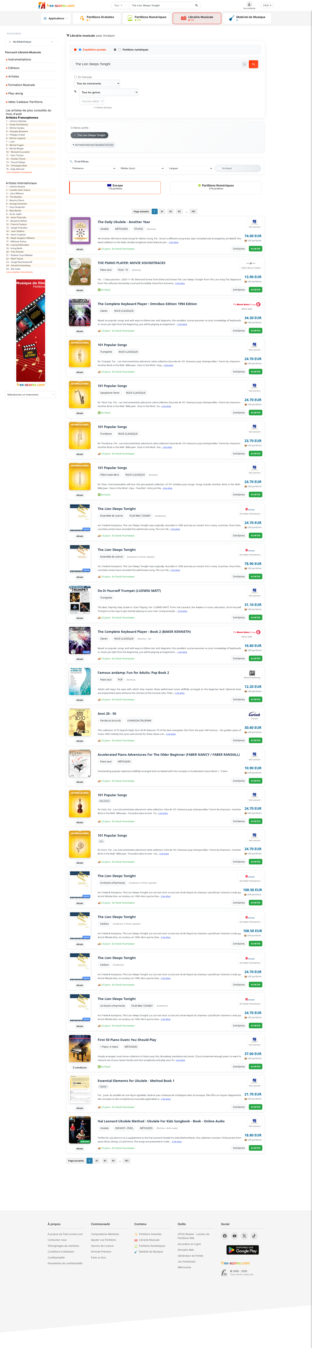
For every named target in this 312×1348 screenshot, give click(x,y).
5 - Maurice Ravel (15, 200)
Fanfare (104, 923)
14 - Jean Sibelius (15, 231)
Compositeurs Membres (105, 1234)
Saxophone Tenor (110, 392)
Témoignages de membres (63, 1245)
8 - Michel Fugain (15, 145)
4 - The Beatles (14, 196)
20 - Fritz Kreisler (15, 251)
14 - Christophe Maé (16, 165)
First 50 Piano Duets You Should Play (127, 1040)
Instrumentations (19, 59)
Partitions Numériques (217, 187)
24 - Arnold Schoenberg (18, 265)
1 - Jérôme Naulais (15, 186)
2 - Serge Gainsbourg (17, 124)
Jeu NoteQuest (187, 1261)
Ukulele (104, 229)
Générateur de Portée (190, 1255)
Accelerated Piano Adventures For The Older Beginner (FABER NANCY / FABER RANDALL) (169, 755)
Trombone (106, 433)
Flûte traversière (109, 474)
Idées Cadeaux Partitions (25, 102)
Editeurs (13, 68)
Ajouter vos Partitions (103, 1239)
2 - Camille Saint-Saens (18, 190)
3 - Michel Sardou (15, 128)
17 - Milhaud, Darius (16, 241)
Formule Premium (101, 1251)
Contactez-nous (57, 1239)
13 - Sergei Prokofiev (17, 227)
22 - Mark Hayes (14, 258)
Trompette (106, 351)
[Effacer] (244, 64)
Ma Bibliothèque (22, 41)
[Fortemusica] (224, 1272)
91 (179, 211)
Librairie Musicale (149, 1239)
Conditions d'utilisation (61, 1251)
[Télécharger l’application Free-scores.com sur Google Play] (242, 1250)
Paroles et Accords (110, 720)
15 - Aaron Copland (16, 234)
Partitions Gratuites (150, 1234)
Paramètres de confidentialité (65, 1263)
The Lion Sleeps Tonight (117, 509)
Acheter (255, 248)
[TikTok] (254, 1236)
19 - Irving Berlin (14, 248)
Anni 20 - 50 (107, 714)
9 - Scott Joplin (14, 214)
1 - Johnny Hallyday (16, 121)
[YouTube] (234, 1236)
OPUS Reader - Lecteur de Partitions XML (193, 1236)
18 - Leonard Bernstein (17, 244)
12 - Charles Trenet (15, 158)
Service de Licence (102, 1245)
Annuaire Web (186, 1249)
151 (193, 211)
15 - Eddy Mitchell (15, 169)
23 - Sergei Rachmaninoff (19, 262)
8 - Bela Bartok (13, 210)
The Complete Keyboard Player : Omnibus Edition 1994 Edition (147, 304)
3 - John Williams (15, 193)
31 (162, 211)
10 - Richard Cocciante (18, 152)
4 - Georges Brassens (17, 131)
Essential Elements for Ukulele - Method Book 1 (136, 1081)
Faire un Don (98, 1257)
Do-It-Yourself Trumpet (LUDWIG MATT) (129, 591)
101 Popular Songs (112, 345)
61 (170, 211)
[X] (244, 1236)
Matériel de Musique (151, 1251)
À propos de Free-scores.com (65, 1234)
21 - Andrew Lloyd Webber (19, 255)
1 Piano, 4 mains (109, 1046)
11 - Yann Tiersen (15, 155)
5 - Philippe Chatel (15, 134)
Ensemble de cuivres (111, 515)
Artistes (13, 76)
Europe (115, 187)
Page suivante (141, 211)
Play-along (15, 93)
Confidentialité (56, 1257)
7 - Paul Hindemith (15, 207)
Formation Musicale (21, 85)
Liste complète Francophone (19, 172)
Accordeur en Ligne (189, 1243)
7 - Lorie (10, 141)
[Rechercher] (196, 5)
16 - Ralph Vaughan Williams (20, 238)
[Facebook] (225, 1236)
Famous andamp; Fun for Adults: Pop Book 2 (133, 673)
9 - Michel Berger (15, 148)
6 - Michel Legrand (15, 138)
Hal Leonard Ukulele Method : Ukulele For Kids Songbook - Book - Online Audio (161, 1121)
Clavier (104, 310)
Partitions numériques (135, 49)
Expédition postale (94, 49)
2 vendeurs (80, 1067)
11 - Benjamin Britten (16, 220)
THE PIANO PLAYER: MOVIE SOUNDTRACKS (131, 263)
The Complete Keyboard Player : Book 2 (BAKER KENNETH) (144, 632)
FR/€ (266, 5)
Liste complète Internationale (19, 272)
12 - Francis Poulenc (16, 224)
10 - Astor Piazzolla (16, 217)
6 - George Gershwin (16, 203)
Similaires (239, 248)
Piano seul (105, 269)
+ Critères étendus (102, 107)
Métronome (184, 1267)
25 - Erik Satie (13, 269)
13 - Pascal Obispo (15, 162)
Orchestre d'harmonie (112, 882)
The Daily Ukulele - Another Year (124, 222)
